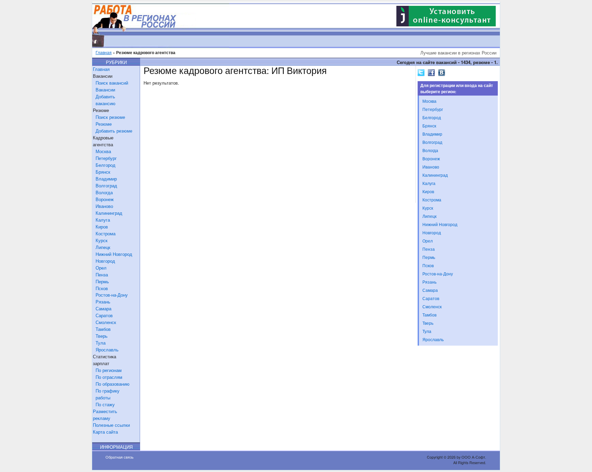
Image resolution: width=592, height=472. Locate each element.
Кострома (105, 233)
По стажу (105, 404)
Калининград (109, 213)
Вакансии (105, 89)
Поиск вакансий (112, 82)
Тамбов (103, 329)
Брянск (103, 172)
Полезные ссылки (111, 425)
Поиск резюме (110, 117)
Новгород (105, 261)
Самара (103, 308)
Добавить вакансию (105, 100)
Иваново (104, 206)
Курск (102, 240)
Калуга (103, 219)
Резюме (104, 124)
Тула (101, 342)
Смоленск (106, 322)
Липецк (103, 247)
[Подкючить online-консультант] (446, 24)
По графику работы (108, 394)
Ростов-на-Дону (112, 294)
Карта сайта (105, 431)
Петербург (106, 158)
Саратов (104, 315)
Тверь (102, 336)
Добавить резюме (114, 130)
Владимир (106, 178)
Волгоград (106, 185)
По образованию (113, 384)
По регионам (109, 370)
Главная (104, 52)
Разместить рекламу (105, 414)
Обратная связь (120, 457)
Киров (102, 226)
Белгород (105, 165)
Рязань (103, 301)
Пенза (102, 274)
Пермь (102, 281)
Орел (101, 267)
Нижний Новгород (114, 254)
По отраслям (109, 377)
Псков (102, 288)
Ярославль (107, 349)
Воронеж (105, 199)
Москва (103, 151)
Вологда (104, 192)
